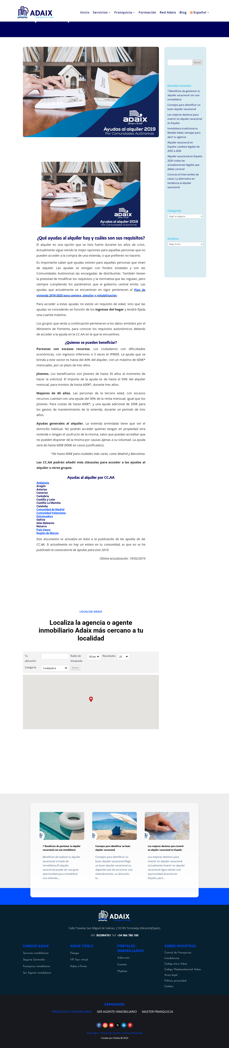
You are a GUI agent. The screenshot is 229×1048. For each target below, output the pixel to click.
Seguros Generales (34, 959)
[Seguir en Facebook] (98, 1025)
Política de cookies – (111, 1032)
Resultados (109, 656)
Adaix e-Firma (78, 966)
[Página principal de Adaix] (35, 12)
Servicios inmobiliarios (36, 953)
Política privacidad (175, 980)
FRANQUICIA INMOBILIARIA (72, 1011)
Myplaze (122, 971)
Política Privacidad (132, 1032)
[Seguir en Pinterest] (130, 1025)
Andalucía (42, 482)
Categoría (30, 667)
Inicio (84, 12)
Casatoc (122, 964)
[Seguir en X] (117, 1025)
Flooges (74, 953)
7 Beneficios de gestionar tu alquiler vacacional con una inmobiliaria (183, 95)
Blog (183, 12)
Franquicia (123, 12)
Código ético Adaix (175, 964)
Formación (147, 12)
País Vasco (43, 529)
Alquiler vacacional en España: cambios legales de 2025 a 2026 (183, 147)
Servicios (100, 12)
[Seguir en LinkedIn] (123, 1025)
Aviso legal (170, 975)
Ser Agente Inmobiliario (37, 973)
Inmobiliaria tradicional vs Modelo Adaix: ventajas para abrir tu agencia (183, 133)
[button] (91, 699)
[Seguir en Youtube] (111, 1025)
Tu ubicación (30, 658)
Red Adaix (168, 12)
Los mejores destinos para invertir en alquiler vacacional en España (184, 119)
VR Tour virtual (79, 959)
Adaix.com (123, 957)
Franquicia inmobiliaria (36, 966)
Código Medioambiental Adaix (182, 969)
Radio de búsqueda (76, 658)
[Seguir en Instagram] (105, 1025)
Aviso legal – (93, 1032)
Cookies (168, 986)
